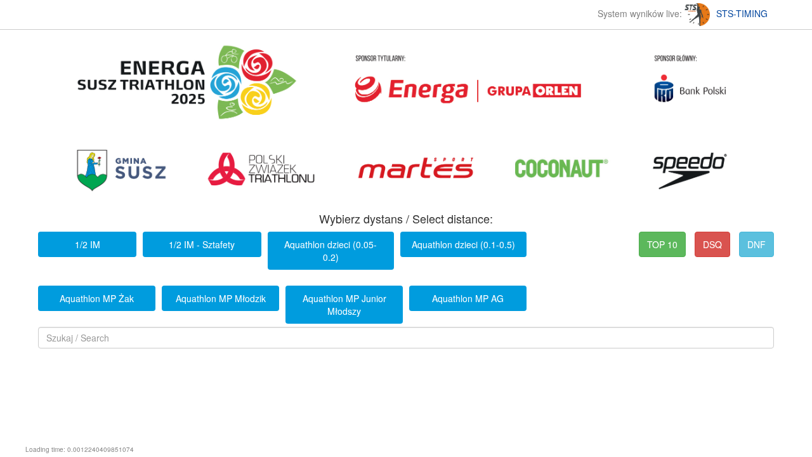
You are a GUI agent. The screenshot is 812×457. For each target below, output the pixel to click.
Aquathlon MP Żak (97, 298)
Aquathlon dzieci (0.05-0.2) (330, 250)
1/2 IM (87, 244)
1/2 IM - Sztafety (202, 244)
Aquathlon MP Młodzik (221, 298)
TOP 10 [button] (662, 244)
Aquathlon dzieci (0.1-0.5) (463, 244)
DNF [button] (756, 244)
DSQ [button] (712, 244)
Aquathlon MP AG (468, 298)
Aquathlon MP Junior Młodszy (344, 304)
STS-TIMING (742, 13)
